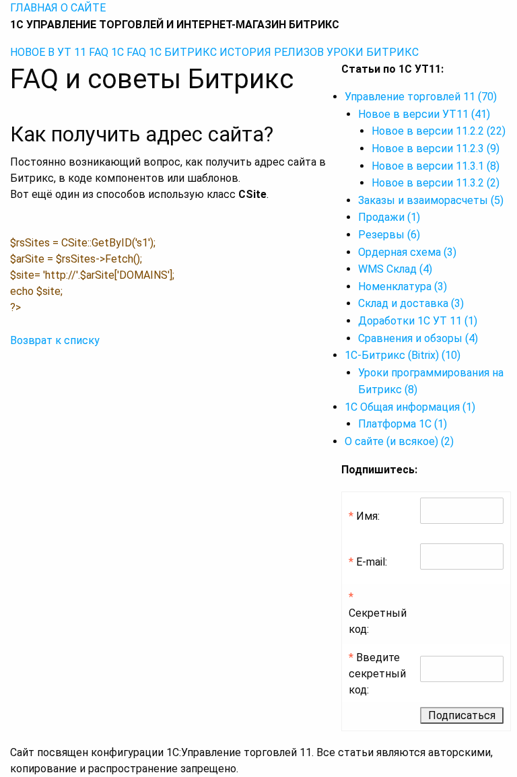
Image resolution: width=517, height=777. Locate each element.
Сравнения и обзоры (418, 338)
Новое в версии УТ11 (424, 114)
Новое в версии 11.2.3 (435, 148)
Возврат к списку (55, 340)
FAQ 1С (106, 52)
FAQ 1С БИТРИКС (172, 52)
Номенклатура (402, 286)
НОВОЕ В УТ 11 (48, 52)
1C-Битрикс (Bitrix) (402, 355)
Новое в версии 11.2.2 (439, 131)
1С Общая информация (410, 407)
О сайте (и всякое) (399, 441)
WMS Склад (395, 269)
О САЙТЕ (83, 7)
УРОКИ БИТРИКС (372, 52)
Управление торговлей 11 (421, 96)
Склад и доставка (411, 303)
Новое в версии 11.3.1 (435, 166)
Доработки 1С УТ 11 (417, 320)
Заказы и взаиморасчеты (431, 200)
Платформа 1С (402, 423)
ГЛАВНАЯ (34, 7)
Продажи (389, 217)
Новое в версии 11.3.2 (435, 182)
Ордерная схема (407, 252)
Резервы (389, 234)
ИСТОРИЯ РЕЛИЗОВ (271, 52)
